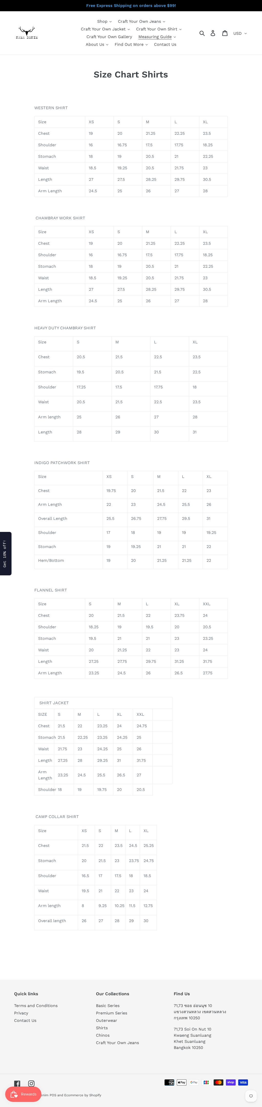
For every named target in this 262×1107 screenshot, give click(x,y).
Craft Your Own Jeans (117, 1042)
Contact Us (25, 1020)
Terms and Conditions (36, 1005)
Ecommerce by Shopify (82, 1095)
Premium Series (111, 1013)
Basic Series (107, 1005)
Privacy (21, 1013)
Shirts (102, 1027)
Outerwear (106, 1020)
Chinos (103, 1035)
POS (53, 1095)
